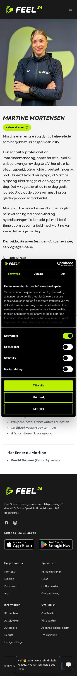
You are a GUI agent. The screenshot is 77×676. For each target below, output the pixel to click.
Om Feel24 (47, 613)
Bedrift (8, 635)
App (6, 593)
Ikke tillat (38, 409)
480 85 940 (17, 258)
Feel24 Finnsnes (22, 460)
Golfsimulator (50, 586)
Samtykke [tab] (14, 273)
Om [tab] (63, 273)
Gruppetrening (50, 593)
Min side (9, 579)
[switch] (68, 347)
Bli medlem (11, 613)
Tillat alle (38, 385)
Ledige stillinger (14, 642)
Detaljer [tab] (39, 273)
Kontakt (9, 571)
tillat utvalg (38, 397)
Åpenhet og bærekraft (55, 627)
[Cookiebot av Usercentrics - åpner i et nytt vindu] (57, 264)
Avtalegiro (10, 627)
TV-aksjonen (49, 635)
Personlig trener (51, 571)
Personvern (11, 586)
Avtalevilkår (11, 620)
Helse (44, 579)
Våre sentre (48, 620)
